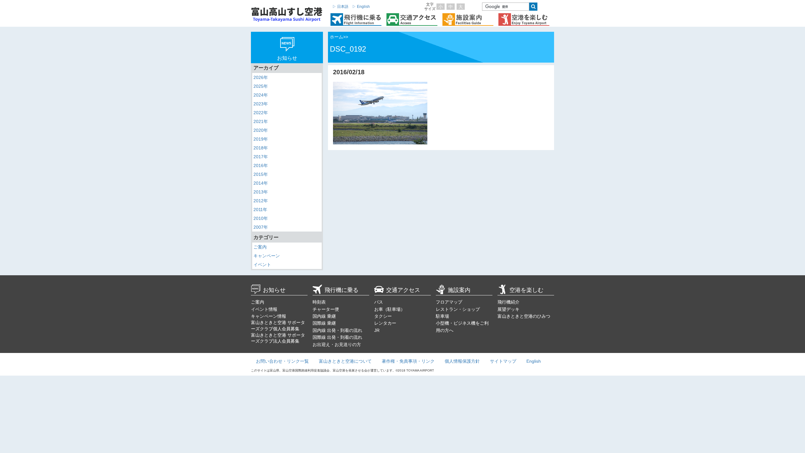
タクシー (383, 316)
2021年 (260, 121)
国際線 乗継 (324, 323)
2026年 (260, 77)
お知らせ (274, 290)
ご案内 (260, 246)
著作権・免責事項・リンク (408, 361)
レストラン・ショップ (458, 309)
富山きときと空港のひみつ (523, 316)
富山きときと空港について (345, 361)
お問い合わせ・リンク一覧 (282, 361)
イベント (262, 264)
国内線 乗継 (324, 316)
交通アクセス (403, 290)
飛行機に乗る (341, 290)
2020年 (260, 130)
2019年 (260, 139)
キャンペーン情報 (268, 316)
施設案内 (459, 290)
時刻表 (319, 302)
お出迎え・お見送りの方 (337, 344)
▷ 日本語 (340, 6)
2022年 (260, 112)
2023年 (260, 103)
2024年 (260, 95)
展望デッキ (508, 309)
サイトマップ (503, 361)
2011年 (260, 209)
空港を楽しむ (526, 290)
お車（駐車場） (389, 309)
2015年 (260, 174)
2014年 (260, 183)
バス (378, 302)
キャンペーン (266, 255)
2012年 (260, 200)
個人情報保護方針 (462, 361)
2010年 (260, 218)
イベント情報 (264, 309)
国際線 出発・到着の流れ (337, 337)
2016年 (260, 165)
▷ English (361, 6)
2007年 (260, 227)
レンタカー (385, 323)
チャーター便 (326, 309)
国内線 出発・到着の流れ (337, 330)
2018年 (260, 147)
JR (377, 330)
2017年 (260, 156)
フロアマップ (449, 302)
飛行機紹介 (508, 302)
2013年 (260, 191)
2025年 (260, 86)
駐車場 (442, 316)
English (533, 361)
